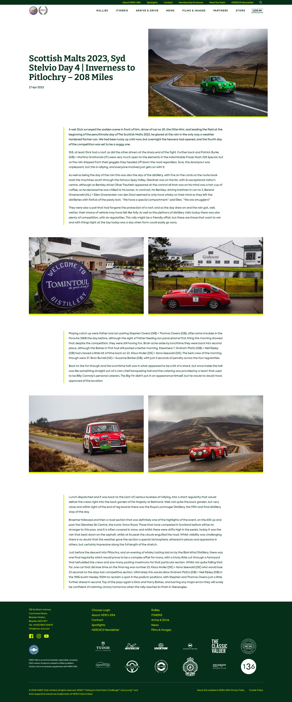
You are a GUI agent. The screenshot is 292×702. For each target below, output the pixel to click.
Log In (257, 10)
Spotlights (152, 2)
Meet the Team (217, 2)
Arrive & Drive (147, 10)
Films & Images (194, 10)
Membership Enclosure (191, 2)
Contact (168, 2)
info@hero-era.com (39, 628)
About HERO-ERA (131, 2)
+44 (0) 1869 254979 (43, 624)
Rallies (102, 10)
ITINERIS (122, 10)
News (170, 10)
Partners (220, 10)
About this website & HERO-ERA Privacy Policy (221, 690)
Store (240, 10)
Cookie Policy (256, 690)
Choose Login (101, 610)
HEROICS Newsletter (242, 2)
